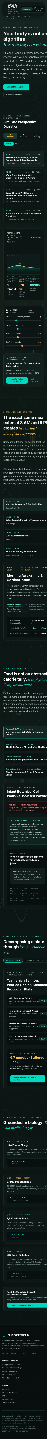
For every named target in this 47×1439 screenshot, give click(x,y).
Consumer (27, 9)
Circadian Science (14, 95)
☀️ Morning (10, 135)
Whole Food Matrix (9, 1371)
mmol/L (9, 144)
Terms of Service (9, 1403)
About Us (6, 1389)
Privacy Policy (7, 1399)
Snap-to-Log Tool (9, 1374)
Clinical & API (38, 9)
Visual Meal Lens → (16, 87)
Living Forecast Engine (11, 1365)
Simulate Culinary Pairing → (17, 380)
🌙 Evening (36, 135)
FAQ (3, 1396)
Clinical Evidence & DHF (11, 1378)
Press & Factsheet (9, 1392)
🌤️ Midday (23, 135)
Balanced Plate (13, 960)
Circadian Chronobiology (12, 1368)
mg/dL (17, 144)
